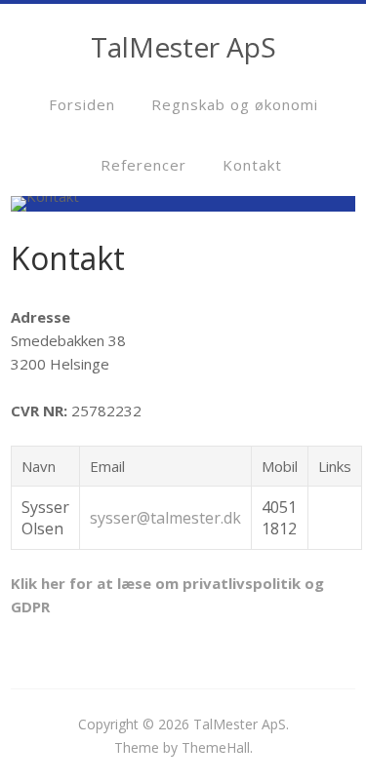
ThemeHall (216, 747)
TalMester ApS (239, 724)
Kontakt (252, 165)
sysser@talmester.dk (165, 518)
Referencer (143, 165)
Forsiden (82, 104)
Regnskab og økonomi (234, 104)
